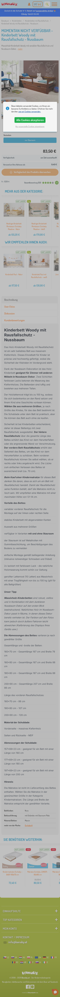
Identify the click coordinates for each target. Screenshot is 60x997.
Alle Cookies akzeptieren (30, 120)
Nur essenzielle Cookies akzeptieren (30, 126)
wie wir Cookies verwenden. (29, 111)
